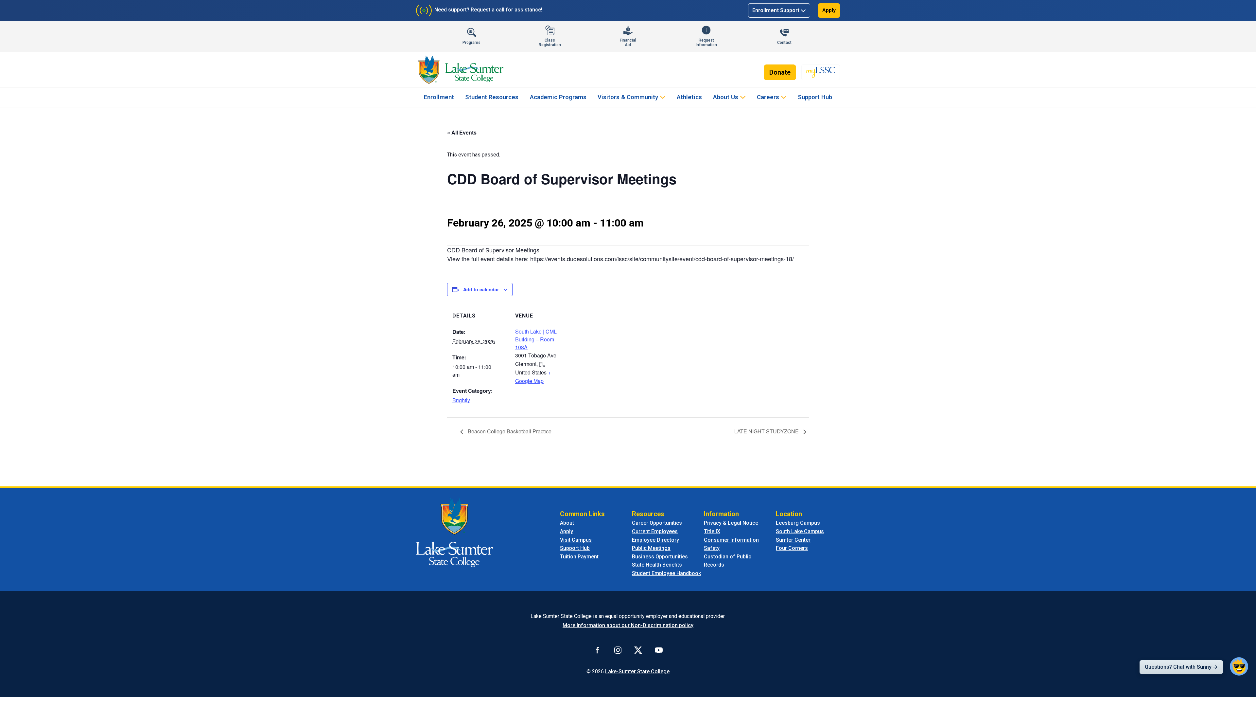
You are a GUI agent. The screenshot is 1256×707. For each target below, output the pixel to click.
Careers (768, 97)
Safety (712, 548)
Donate (780, 72)
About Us (725, 97)
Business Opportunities (660, 556)
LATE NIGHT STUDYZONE (767, 431)
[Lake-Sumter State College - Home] (460, 69)
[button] (1239, 666)
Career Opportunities (657, 523)
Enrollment (439, 97)
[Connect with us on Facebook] (597, 650)
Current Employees (655, 531)
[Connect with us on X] (638, 650)
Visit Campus (576, 540)
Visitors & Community (628, 97)
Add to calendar (481, 289)
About (567, 523)
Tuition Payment (579, 556)
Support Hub (815, 97)
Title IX (712, 531)
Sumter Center (793, 540)
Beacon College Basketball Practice (508, 431)
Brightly (461, 400)
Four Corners (792, 548)
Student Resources (491, 97)
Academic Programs (558, 97)
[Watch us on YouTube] (659, 650)
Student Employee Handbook (666, 573)
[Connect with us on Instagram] (618, 650)
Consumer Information (731, 540)
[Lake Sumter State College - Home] (454, 532)
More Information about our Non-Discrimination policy (628, 625)
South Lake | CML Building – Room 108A (536, 339)
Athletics (689, 97)
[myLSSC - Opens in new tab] (820, 72)
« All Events (462, 132)
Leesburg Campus (798, 523)
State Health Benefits (657, 565)
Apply (829, 10)
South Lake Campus (800, 531)
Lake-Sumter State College (637, 671)
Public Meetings (651, 548)
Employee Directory (655, 540)
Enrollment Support (775, 10)
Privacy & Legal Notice (731, 523)
